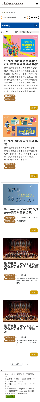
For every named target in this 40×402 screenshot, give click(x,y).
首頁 (5, 12)
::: (2, 12)
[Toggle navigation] (37, 4)
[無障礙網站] (10, 398)
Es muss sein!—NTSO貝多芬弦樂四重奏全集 (21, 211)
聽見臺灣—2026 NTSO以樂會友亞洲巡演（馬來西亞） (21, 266)
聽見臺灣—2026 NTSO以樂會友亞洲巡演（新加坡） (21, 328)
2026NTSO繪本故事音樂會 (21, 142)
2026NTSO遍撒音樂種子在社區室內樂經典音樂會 (21, 63)
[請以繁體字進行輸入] (25, 17)
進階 (35, 17)
